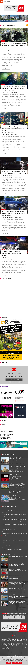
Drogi (2, 41)
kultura (5, 618)
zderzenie (16, 618)
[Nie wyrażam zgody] (26, 660)
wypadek (9, 613)
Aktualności (7, 50)
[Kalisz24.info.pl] (14, 5)
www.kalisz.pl (21, 471)
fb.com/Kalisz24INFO (4, 435)
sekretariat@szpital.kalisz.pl (15, 491)
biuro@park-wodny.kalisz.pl (14, 499)
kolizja (18, 613)
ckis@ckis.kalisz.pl (13, 479)
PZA (5, 49)
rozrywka (10, 615)
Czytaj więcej (5, 68)
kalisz (23, 617)
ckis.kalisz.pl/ (20, 479)
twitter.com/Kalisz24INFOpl (6, 438)
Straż (16, 50)
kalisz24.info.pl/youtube (5, 437)
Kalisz (13, 50)
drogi (20, 617)
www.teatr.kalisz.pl (21, 463)
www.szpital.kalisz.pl (13, 492)
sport (16, 617)
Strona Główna (8, 655)
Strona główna (2, 23)
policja (14, 613)
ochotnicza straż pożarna (8, 617)
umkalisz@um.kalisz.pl (14, 471)
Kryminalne (4, 169)
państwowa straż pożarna (18, 615)
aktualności (10, 618)
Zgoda (8, 662)
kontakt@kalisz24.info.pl (14, 379)
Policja (16, 92)
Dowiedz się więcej (17, 662)
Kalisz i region (10, 177)
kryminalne (23, 613)
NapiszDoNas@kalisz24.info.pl (6, 434)
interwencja (21, 618)
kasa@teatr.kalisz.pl (13, 463)
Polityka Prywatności (18, 655)
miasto (5, 615)
